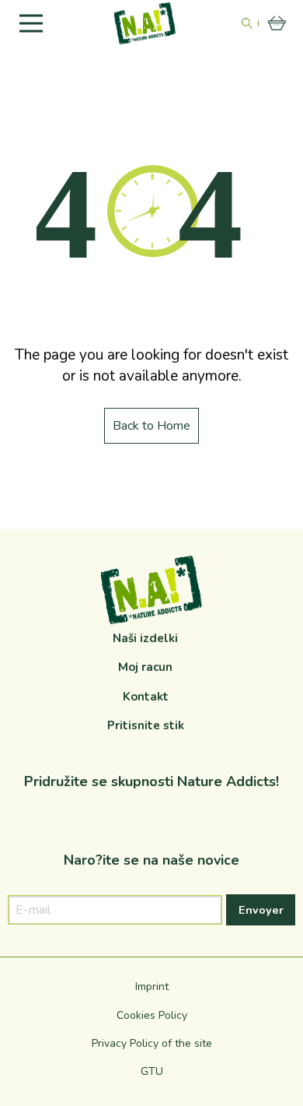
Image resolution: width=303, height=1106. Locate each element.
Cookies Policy (152, 1015)
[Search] (247, 23)
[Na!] (145, 22)
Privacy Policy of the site (152, 1043)
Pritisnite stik (145, 725)
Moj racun (145, 667)
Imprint (152, 986)
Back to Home (151, 425)
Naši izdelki (145, 638)
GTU (152, 1071)
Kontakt (146, 696)
